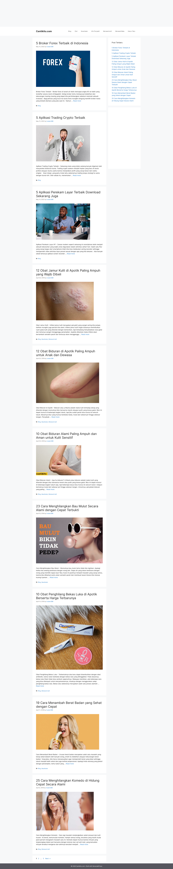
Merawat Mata (119, 31)
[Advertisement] (86, 13)
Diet (76, 31)
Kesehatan (84, 31)
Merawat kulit (107, 31)
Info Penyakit (95, 31)
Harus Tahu (131, 31)
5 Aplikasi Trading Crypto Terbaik (61, 117)
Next (48, 858)
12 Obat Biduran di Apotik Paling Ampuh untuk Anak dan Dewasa (65, 353)
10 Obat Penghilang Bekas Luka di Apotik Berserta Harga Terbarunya (66, 596)
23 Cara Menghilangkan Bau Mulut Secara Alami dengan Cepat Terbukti (67, 508)
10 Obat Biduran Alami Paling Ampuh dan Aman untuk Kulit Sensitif (66, 435)
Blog (69, 31)
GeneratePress (97, 866)
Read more (77, 101)
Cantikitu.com (44, 31)
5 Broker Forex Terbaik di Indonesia (62, 43)
